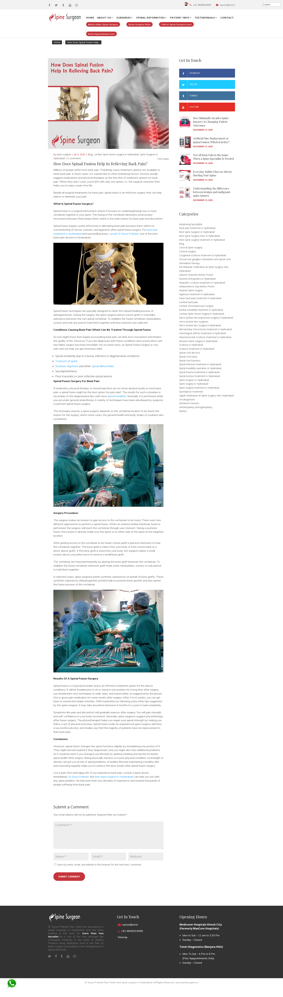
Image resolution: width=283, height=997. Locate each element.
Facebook (194, 73)
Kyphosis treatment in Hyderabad (197, 294)
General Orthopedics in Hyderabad (197, 278)
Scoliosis (60, 366)
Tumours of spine (66, 361)
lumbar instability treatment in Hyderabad (201, 309)
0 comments (74, 158)
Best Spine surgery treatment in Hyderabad (202, 239)
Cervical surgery (187, 251)
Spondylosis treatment (191, 391)
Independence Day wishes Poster (197, 286)
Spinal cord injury (188, 356)
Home (90, 17)
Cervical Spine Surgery (190, 247)
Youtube (194, 107)
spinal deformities (103, 366)
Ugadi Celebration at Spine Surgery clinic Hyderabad (206, 395)
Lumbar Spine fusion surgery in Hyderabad (116, 154)
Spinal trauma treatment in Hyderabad (199, 372)
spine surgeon (64, 154)
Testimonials (205, 17)
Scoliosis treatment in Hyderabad (196, 348)
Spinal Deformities (150, 17)
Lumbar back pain (188, 302)
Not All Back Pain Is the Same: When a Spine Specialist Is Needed (213, 156)
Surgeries (123, 17)
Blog (90, 154)
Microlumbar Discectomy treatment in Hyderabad (205, 329)
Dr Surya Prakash (78, 776)
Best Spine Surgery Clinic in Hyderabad (199, 235)
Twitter (193, 84)
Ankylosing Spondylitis (190, 224)
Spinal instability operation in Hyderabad (200, 368)
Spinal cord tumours (189, 360)
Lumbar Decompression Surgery (196, 305)
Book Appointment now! (101, 34)
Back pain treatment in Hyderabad (197, 228)
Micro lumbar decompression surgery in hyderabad (206, 317)
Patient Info (179, 17)
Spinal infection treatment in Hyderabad (200, 364)
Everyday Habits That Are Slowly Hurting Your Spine (212, 173)
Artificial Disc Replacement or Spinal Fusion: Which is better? (211, 140)
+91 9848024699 (202, 4)
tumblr (193, 95)
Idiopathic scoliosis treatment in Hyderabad (202, 282)
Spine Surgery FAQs (139, 24)
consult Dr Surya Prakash (124, 233)
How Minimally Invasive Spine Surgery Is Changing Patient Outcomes (211, 121)
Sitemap (122, 937)
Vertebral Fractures (189, 403)
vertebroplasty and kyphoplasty (195, 407)
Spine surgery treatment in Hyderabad (199, 387)
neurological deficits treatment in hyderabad (202, 333)
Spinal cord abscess (189, 352)
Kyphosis (73, 366)
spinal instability (117, 396)
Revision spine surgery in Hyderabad (198, 341)
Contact (227, 17)
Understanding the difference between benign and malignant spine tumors (211, 192)
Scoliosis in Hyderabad (191, 344)
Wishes (183, 411)
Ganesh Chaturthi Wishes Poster (196, 274)
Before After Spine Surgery (103, 24)
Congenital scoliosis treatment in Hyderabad (202, 255)
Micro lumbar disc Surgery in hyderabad (200, 325)
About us (104, 17)
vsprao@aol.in (227, 4)
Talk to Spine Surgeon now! (176, 24)
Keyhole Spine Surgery (191, 290)
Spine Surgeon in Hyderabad (194, 380)
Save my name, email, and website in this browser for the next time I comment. (99, 864)
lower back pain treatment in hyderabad (200, 298)
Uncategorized (187, 399)
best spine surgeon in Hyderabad (114, 776)
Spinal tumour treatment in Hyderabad (199, 376)
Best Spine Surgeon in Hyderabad (197, 231)
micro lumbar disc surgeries (193, 321)
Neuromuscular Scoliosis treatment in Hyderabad (205, 337)
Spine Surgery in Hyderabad (193, 383)
